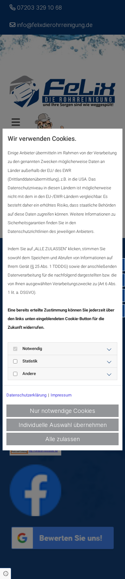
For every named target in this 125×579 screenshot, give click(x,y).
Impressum (61, 395)
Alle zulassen (62, 439)
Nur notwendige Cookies (62, 410)
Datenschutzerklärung (26, 395)
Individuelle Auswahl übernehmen (63, 424)
